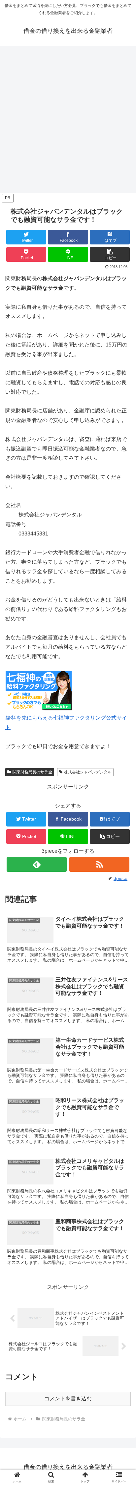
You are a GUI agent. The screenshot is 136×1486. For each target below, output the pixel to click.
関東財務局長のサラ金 (32, 772)
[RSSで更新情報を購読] (99, 864)
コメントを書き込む (68, 1398)
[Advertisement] (68, 121)
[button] (110, 254)
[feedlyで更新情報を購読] (37, 864)
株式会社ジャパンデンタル (88, 772)
